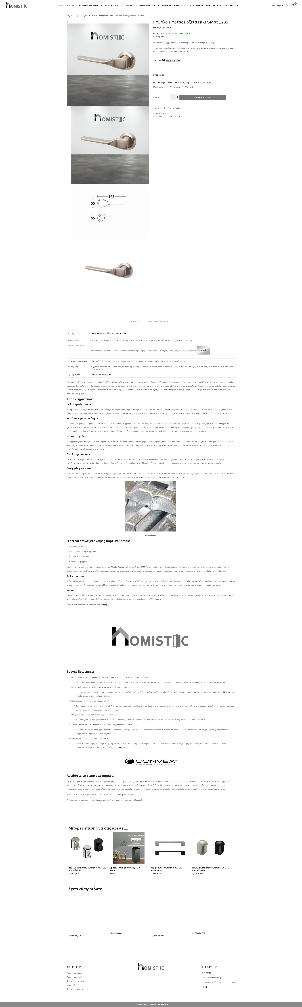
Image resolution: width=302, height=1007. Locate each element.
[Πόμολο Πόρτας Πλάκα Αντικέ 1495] (128, 909)
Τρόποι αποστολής (75, 977)
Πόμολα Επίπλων (89, 5)
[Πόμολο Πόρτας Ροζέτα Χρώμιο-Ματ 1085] (87, 909)
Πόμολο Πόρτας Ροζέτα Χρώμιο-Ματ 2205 (168, 929)
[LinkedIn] (179, 116)
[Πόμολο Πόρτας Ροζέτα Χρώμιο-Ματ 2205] (170, 909)
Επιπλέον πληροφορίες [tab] (160, 321)
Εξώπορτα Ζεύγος (189, 82)
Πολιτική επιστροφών (76, 981)
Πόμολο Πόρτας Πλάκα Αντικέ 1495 (126, 928)
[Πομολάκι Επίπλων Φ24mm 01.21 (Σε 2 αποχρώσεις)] (211, 848)
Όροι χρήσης (72, 985)
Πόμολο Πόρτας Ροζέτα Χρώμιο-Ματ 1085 (85, 929)
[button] (68, 22)
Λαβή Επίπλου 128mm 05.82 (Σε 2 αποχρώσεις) (166, 869)
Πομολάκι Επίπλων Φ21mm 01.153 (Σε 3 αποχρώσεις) (87, 869)
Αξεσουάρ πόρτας (124, 5)
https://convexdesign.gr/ (101, 374)
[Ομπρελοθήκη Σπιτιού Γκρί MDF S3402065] (128, 848)
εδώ (109, 733)
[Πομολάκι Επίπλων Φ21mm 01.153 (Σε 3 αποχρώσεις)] (87, 848)
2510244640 (211, 973)
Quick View (103, 837)
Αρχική (69, 16)
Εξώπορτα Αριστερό (161, 82)
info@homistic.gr (214, 977)
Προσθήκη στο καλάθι (202, 97)
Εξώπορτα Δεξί (176, 82)
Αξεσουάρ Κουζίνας (192, 5)
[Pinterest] (175, 116)
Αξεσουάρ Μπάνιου (168, 5)
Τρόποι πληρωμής (74, 973)
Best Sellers (231, 5)
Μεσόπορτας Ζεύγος (206, 82)
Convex (163, 113)
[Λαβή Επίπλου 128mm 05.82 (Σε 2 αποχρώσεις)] (170, 848)
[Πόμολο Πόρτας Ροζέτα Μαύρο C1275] (211, 909)
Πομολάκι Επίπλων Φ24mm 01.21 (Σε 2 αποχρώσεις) (210, 869)
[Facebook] (168, 116)
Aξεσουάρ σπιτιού (145, 5)
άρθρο (103, 604)
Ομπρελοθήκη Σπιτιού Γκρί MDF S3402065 (125, 869)
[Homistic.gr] (16, 5)
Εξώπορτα (106, 5)
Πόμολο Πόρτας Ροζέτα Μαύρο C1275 (209, 928)
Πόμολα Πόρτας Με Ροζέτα (102, 16)
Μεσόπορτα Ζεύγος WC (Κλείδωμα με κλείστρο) (173, 87)
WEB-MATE (165, 1004)
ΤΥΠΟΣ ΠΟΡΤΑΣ (158, 75)
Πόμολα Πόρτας (67, 5)
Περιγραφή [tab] (135, 321)
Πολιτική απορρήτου (75, 989)
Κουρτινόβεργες (215, 5)
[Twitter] (171, 116)
